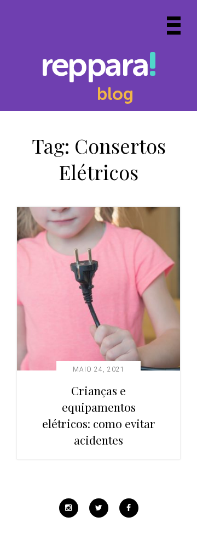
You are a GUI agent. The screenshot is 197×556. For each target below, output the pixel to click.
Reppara (94, 66)
